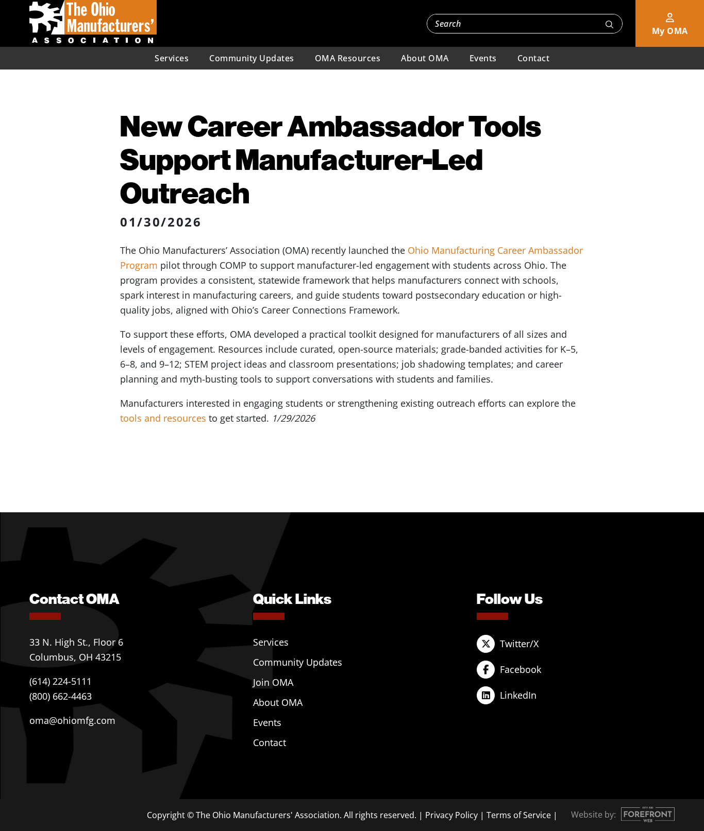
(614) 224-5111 (60, 681)
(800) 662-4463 (60, 696)
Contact (533, 58)
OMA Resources (348, 58)
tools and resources (163, 418)
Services (172, 58)
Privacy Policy (451, 815)
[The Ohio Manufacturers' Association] (93, 22)
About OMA (425, 58)
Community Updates (251, 58)
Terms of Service (519, 815)
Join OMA (273, 682)
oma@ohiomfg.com (72, 720)
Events (483, 58)
